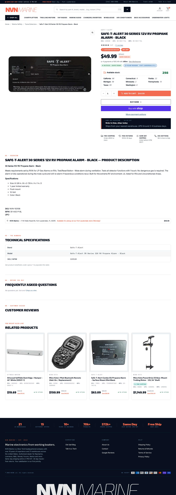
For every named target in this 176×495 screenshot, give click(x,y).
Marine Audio (75, 17)
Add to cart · (134, 93)
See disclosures (135, 61)
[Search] (127, 9)
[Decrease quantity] (103, 93)
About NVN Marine (131, 2)
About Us (105, 445)
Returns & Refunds (145, 449)
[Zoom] (92, 32)
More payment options (136, 114)
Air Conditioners (124, 17)
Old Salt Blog (70, 445)
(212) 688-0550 (112, 2)
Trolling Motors (47, 17)
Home (7, 24)
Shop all (13, 17)
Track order (148, 2)
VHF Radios (62, 17)
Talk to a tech (164, 2)
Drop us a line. (31, 290)
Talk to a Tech (71, 449)
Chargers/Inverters (92, 17)
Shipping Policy (144, 445)
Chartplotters (31, 17)
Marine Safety (17, 24)
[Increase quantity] (114, 93)
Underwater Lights (160, 17)
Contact (105, 449)
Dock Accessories (142, 17)
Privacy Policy (143, 457)
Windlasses (109, 17)
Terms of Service (144, 453)
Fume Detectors (31, 24)
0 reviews (119, 45)
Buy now (134, 102)
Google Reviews (108, 453)
